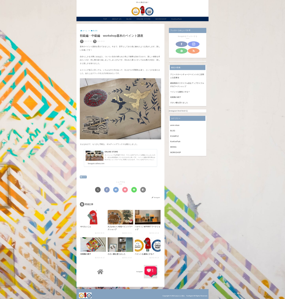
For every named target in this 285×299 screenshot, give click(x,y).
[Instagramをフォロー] (194, 44)
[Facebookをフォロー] (181, 44)
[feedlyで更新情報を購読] (181, 51)
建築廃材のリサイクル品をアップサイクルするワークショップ (187, 84)
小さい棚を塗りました (179, 103)
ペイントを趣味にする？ (180, 92)
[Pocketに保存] (125, 190)
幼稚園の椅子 (175, 97)
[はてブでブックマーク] (116, 190)
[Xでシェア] (98, 190)
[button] (143, 190)
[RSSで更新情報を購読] (194, 51)
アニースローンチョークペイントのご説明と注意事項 (187, 76)
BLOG (84, 177)
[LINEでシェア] (134, 190)
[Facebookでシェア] (107, 190)
